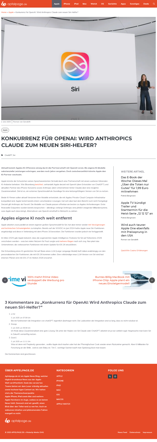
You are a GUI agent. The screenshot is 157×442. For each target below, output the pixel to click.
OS (102, 4)
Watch (94, 4)
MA (57, 390)
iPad (76, 4)
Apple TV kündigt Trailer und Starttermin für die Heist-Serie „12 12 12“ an (137, 208)
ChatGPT (8, 155)
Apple (56, 4)
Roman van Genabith (129, 239)
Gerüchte (112, 4)
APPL (58, 376)
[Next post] (152, 280)
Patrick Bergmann (128, 196)
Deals (146, 4)
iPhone (67, 4)
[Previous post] (5, 280)
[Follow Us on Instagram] (115, 376)
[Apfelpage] (14, 4)
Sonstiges (134, 4)
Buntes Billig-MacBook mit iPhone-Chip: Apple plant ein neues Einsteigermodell (111, 280)
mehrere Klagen (66, 241)
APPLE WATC (62, 404)
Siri (14, 155)
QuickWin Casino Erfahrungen (134, 250)
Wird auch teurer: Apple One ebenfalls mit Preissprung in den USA (135, 230)
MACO (59, 399)
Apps (123, 4)
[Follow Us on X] (110, 376)
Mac (85, 4)
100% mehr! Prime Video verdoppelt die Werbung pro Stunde (45, 280)
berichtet (39, 184)
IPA (57, 385)
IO (57, 394)
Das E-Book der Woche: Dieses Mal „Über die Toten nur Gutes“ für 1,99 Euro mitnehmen (135, 184)
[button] (154, 4)
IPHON (59, 381)
